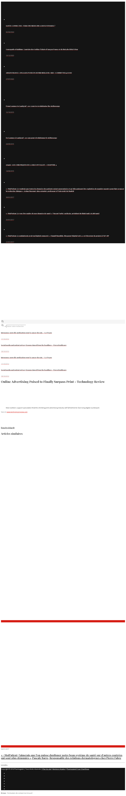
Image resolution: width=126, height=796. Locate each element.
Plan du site (46, 769)
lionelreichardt (8, 428)
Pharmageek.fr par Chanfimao (77, 769)
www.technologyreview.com (17, 412)
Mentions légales (58, 769)
